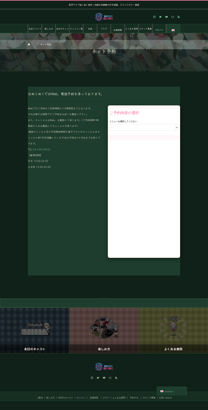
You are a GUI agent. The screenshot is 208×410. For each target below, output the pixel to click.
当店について (34, 28)
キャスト (81, 397)
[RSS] (178, 16)
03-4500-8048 (41, 149)
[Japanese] (173, 28)
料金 (90, 28)
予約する (159, 29)
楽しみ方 (48, 28)
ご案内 (39, 397)
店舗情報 (117, 29)
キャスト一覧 (76, 28)
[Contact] (172, 16)
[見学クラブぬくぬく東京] (104, 17)
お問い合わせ (165, 397)
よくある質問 (131, 28)
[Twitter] (160, 16)
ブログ (104, 28)
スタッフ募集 (145, 28)
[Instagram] (154, 16)
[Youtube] (166, 16)
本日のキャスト (62, 30)
